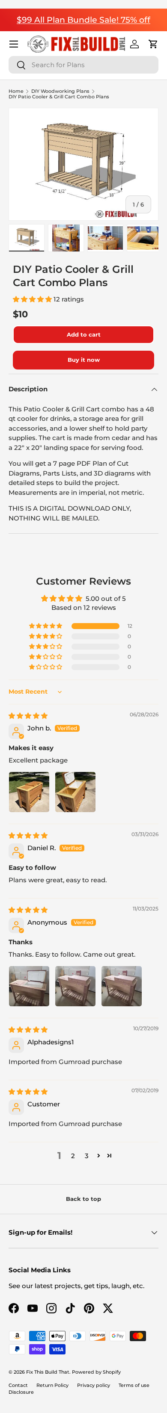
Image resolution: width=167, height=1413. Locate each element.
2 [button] (73, 1156)
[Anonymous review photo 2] (75, 986)
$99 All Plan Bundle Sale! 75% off (83, 20)
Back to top (83, 1198)
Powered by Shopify (96, 1372)
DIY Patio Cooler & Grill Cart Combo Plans (59, 97)
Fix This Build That (47, 1372)
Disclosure (21, 1392)
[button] (153, 44)
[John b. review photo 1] (29, 792)
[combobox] (83, 65)
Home (16, 91)
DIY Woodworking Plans (60, 91)
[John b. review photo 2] (75, 792)
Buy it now (84, 359)
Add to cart (84, 334)
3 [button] (87, 1156)
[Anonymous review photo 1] (29, 986)
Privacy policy (93, 1385)
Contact (18, 1385)
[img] (28, 716)
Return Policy (52, 1385)
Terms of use (134, 1385)
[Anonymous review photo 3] (121, 986)
